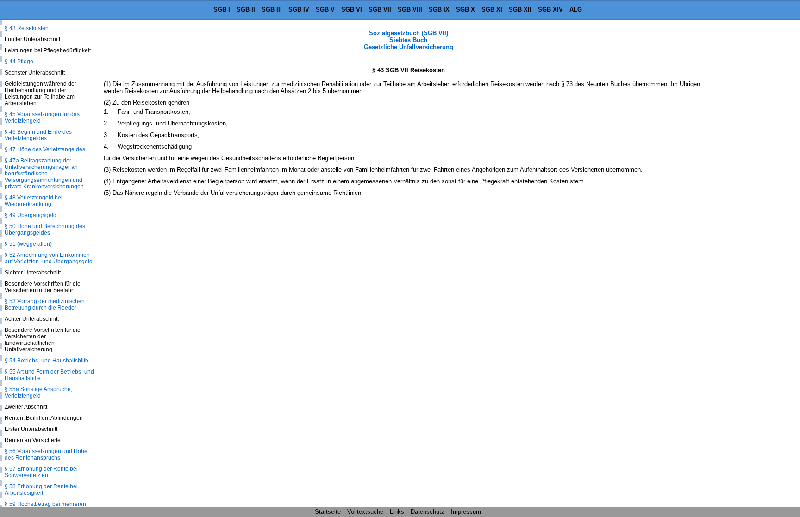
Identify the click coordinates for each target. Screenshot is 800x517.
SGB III (272, 9)
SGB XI (491, 9)
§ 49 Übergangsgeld (30, 215)
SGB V (325, 9)
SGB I (221, 9)
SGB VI (351, 9)
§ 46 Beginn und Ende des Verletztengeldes (38, 135)
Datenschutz (427, 511)
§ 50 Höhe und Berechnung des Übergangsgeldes (45, 229)
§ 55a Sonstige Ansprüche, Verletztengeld (38, 392)
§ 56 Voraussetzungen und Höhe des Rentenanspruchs (46, 454)
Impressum (466, 511)
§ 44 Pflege (19, 61)
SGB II (246, 9)
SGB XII (520, 9)
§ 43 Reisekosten (27, 28)
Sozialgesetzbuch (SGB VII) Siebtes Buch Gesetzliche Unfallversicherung (408, 40)
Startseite (328, 511)
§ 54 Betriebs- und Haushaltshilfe (46, 360)
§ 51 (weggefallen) (28, 244)
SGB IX (439, 9)
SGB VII (380, 9)
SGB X (465, 9)
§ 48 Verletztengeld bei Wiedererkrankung (33, 200)
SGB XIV (550, 9)
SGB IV (298, 9)
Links (397, 511)
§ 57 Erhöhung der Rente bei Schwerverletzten (41, 472)
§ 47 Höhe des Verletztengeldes (45, 149)
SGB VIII (410, 9)
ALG (575, 9)
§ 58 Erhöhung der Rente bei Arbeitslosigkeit (41, 489)
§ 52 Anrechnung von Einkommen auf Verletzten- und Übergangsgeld (49, 258)
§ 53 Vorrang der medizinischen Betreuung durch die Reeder (45, 304)
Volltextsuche (365, 511)
